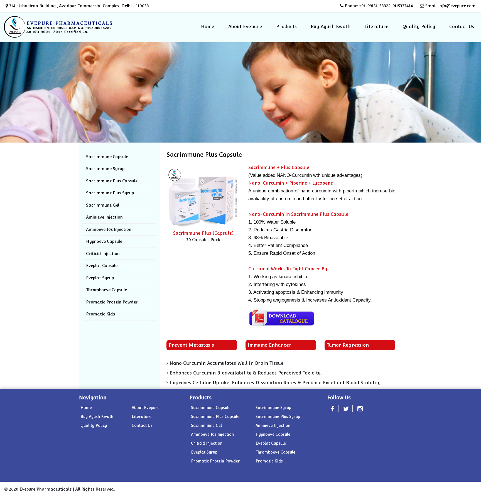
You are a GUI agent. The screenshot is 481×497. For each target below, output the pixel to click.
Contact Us (461, 26)
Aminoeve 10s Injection (108, 229)
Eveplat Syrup (100, 277)
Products (286, 26)
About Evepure (245, 26)
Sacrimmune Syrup (105, 168)
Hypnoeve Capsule (104, 241)
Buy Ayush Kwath (330, 26)
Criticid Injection (103, 253)
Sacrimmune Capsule (107, 156)
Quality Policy (419, 26)
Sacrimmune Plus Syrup (110, 192)
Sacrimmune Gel (102, 205)
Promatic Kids (100, 314)
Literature (376, 26)
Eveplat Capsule (101, 265)
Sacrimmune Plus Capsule (112, 180)
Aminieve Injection (104, 217)
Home (207, 26)
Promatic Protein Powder (112, 302)
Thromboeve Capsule (106, 289)
